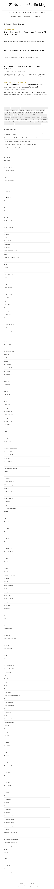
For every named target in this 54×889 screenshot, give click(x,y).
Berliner (23, 108)
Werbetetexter (7, 799)
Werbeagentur (7, 775)
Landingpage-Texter (38, 112)
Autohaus (13, 108)
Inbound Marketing (9, 351)
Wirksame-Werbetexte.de (10, 832)
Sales (5, 618)
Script (5, 625)
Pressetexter (14, 117)
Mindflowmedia (8, 461)
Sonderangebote (8, 648)
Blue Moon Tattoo (8, 220)
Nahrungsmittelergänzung (10, 468)
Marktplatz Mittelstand (9, 454)
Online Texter (27, 114)
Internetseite (21, 112)
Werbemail (6, 792)
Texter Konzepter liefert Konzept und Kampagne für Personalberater (25, 33)
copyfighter (7, 244)
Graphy (30, 886)
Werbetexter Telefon (20, 124)
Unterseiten (7, 735)
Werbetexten (7, 809)
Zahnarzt (6, 849)
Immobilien (7, 112)
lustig (5, 431)
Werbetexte (7, 805)
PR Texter (12, 82)
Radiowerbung (7, 608)
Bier (5, 207)
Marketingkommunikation (10, 448)
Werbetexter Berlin (9, 29)
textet (6, 121)
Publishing (6, 578)
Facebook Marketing (9, 274)
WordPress (7, 836)
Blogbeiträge (7, 217)
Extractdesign (7, 271)
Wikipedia (6, 829)
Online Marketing (8, 484)
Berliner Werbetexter (32, 108)
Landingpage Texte (9, 411)
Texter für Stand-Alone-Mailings (12, 695)
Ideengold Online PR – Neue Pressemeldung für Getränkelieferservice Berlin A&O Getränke (23, 86)
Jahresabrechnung (8, 374)
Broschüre (6, 224)
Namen (6, 471)
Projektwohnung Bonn (9, 575)
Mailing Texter (7, 441)
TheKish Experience (9, 722)
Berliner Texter (8, 200)
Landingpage (28, 112)
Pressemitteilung (8, 551)
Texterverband (7, 712)
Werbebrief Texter (39, 12)
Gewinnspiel (7, 311)
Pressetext (7, 117)
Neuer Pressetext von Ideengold (12, 147)
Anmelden (6, 862)
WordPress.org (8, 872)
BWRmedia (6, 234)
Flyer (5, 277)
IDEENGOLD (27, 16)
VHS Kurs (6, 742)
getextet (36, 110)
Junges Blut (7, 381)
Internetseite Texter (9, 367)
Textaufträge (7, 678)
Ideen (5, 337)
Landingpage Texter (9, 414)
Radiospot (21, 117)
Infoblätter (6, 354)
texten (5, 685)
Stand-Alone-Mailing (9, 665)
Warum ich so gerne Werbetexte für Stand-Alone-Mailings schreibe (21, 137)
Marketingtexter (8, 451)
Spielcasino (6, 652)
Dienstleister (15, 110)
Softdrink (6, 645)
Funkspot (6, 284)
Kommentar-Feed (8, 868)
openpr (6, 505)
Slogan (5, 632)
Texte (13, 119)
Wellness (6, 769)
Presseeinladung (8, 541)
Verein (5, 739)
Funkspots (21, 110)
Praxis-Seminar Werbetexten (11, 535)
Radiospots (27, 117)
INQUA (6, 361)
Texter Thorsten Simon (42, 119)
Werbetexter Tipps (8, 826)
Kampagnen (7, 384)
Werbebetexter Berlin (9, 779)
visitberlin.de (7, 745)
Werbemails (7, 795)
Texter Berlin (24, 119)
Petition (6, 511)
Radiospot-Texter (8, 598)
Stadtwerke (7, 662)
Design (5, 254)
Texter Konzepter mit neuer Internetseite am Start (24, 50)
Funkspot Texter (29, 110)
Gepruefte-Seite (8, 301)
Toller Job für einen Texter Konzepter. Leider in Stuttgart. (23, 67)
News (5, 474)
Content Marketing (9, 240)
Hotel (5, 334)
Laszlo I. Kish (7, 424)
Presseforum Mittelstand (10, 545)
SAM (6, 119)
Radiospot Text (7, 592)
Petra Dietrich (7, 515)
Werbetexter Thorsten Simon (33, 124)
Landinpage (7, 418)
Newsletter (7, 478)
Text (9, 119)
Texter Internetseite (9, 698)
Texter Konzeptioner (9, 705)
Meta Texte (7, 458)
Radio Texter (7, 581)
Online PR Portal (8, 491)
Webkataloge (7, 759)
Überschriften (7, 729)
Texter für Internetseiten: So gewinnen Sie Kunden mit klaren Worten (21, 144)
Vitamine (6, 749)
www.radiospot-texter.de (10, 842)
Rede (5, 615)
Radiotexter (44, 117)
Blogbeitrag (7, 110)
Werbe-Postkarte (8, 772)
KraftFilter (6, 398)
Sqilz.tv (6, 658)
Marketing (6, 444)
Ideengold (42, 110)
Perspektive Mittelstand (10, 508)
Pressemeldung (42, 114)
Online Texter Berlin (9, 498)
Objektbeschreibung (9, 481)
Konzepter (7, 48)
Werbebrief (20, 121)
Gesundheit (7, 304)
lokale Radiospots (9, 114)
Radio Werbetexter (9, 170)
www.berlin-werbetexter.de (11, 839)
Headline (6, 327)
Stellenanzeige (7, 672)
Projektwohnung (8, 571)
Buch (5, 230)
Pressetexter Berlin (9, 565)
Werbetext (37, 121)
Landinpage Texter (8, 421)
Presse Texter (7, 538)
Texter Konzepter (20, 48)
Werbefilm (6, 789)
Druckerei (6, 261)
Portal (5, 525)
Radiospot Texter (15, 16)
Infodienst (14, 112)
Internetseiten (7, 371)
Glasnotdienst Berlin (9, 324)
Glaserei (6, 317)
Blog (5, 210)
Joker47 (6, 378)
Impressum (7, 160)
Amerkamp (7, 108)
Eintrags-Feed (7, 865)
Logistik (6, 428)
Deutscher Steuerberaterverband (12, 257)
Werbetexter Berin (8, 815)
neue (15, 114)
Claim (5, 237)
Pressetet (6, 555)
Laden (5, 401)
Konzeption (7, 394)
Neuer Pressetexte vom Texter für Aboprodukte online (17, 141)
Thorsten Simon (12, 121)
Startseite (10, 12)
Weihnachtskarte (8, 765)
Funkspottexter (8, 294)
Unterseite (6, 732)
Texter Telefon (32, 119)
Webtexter (6, 762)
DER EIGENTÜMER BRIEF (10, 250)
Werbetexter (27, 12)
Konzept (6, 388)
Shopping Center (8, 628)
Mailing (6, 438)
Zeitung (6, 852)
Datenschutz (37, 16)
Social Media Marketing (10, 638)
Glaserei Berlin (7, 321)
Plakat (5, 518)
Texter (18, 12)
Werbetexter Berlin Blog (27, 4)
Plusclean (6, 521)
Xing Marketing (8, 846)
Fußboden (6, 297)
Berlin (18, 108)
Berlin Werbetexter (43, 108)
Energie (6, 267)
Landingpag (7, 404)
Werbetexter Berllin (9, 822)
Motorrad (6, 464)
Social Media (7, 174)
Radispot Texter (8, 612)
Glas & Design (7, 314)
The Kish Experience (9, 719)
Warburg (6, 752)
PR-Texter (34, 114)
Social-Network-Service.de (11, 642)
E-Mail (5, 264)
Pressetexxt (7, 568)
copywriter (7, 247)
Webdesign (6, 755)
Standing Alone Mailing (9, 668)
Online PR (6, 82)
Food (5, 281)
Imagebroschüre (8, 344)
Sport (5, 655)
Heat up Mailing (8, 331)
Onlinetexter (7, 501)
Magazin (6, 434)
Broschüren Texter (9, 227)
